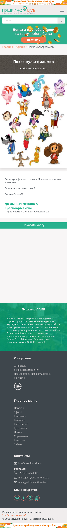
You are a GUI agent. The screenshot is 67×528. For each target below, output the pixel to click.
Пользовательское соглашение (32, 373)
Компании (20, 416)
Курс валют (20, 428)
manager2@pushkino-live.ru (33, 482)
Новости (19, 408)
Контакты (19, 378)
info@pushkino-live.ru (30, 463)
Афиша (18, 412)
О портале (20, 365)
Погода (18, 432)
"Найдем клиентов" (14, 515)
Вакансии (19, 420)
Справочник (21, 436)
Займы (18, 444)
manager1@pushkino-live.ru (33, 477)
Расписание (21, 424)
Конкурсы (19, 440)
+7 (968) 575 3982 (28, 473)
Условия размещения (26, 369)
